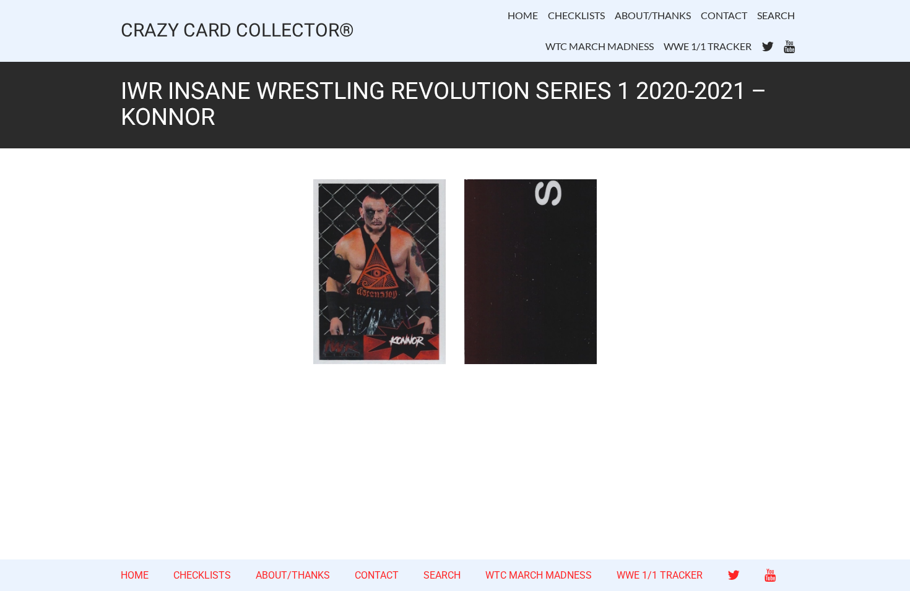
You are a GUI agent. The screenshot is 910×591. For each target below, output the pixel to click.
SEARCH (776, 15)
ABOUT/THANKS (653, 15)
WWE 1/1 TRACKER (708, 46)
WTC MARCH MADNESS (599, 46)
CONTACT (724, 15)
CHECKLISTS (576, 15)
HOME (523, 15)
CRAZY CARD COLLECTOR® (237, 31)
